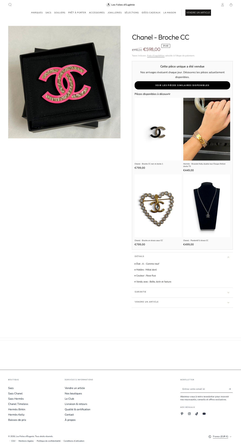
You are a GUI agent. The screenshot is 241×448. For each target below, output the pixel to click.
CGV (13, 441)
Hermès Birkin (16, 409)
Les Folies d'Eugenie (25, 436)
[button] (10, 4)
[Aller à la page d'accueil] (120, 4)
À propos (70, 420)
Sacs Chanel (15, 393)
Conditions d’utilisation (74, 441)
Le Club (69, 399)
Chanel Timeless (18, 404)
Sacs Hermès (16, 399)
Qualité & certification (77, 409)
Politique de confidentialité (48, 441)
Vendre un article (75, 388)
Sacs (11, 388)
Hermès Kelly (16, 414)
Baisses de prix (17, 420)
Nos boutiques (73, 393)
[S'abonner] (231, 389)
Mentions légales (26, 441)
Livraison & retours (76, 404)
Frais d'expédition (156, 55)
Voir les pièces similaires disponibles (182, 85)
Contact (69, 414)
